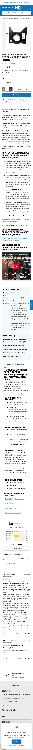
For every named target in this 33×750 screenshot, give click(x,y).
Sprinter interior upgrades (13, 513)
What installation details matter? (14, 353)
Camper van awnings (11, 508)
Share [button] (6, 634)
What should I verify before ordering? (15, 349)
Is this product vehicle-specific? (13, 345)
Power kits (8, 499)
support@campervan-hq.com (15, 698)
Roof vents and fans (11, 504)
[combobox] (16, 13)
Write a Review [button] (17, 544)
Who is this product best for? (12, 357)
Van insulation (19, 499)
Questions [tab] (17, 554)
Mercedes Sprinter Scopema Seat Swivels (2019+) (18, 18)
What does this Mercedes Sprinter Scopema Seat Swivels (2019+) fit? (14, 341)
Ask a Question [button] (17, 549)
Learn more (25, 3)
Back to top (15, 685)
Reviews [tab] (6, 554)
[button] (26, 8)
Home (3, 18)
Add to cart (22, 89)
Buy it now (16, 95)
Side (3, 79)
